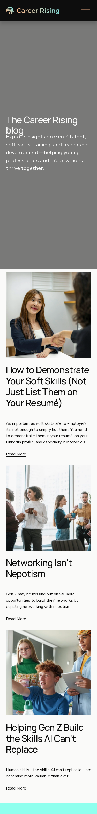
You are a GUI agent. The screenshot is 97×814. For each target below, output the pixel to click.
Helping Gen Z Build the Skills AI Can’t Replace (45, 738)
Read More (16, 454)
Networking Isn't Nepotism (39, 568)
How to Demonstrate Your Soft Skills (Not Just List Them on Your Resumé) (47, 386)
